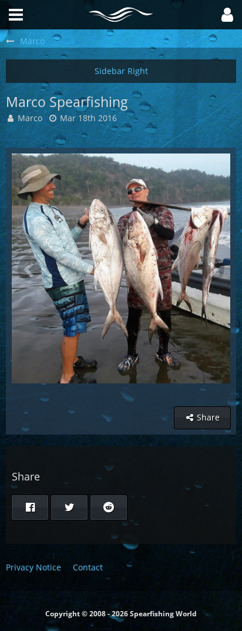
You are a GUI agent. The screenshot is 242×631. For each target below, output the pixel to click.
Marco (30, 117)
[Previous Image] (29, 269)
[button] (227, 14)
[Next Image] (212, 269)
